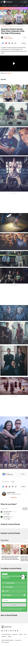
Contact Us (4, 636)
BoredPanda (7, 2)
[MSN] (15, 630)
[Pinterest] (6, 630)
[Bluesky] (10, 630)
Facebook (8, 73)
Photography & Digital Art (7, 26)
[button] (23, 540)
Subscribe (14, 604)
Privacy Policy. (19, 609)
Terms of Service (5, 642)
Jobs (25, 634)
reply (9, 514)
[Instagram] (4, 630)
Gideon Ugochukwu (7, 511)
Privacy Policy (18, 640)
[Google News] (17, 630)
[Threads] (13, 630)
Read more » (14, 497)
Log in (25, 1)
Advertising (14, 634)
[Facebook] (2, 630)
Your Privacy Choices (6, 634)
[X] (8, 630)
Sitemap (9, 636)
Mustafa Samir (7, 36)
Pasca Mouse (6, 516)
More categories (7, 595)
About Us (21, 634)
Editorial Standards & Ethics (7, 640)
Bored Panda (6, 626)
